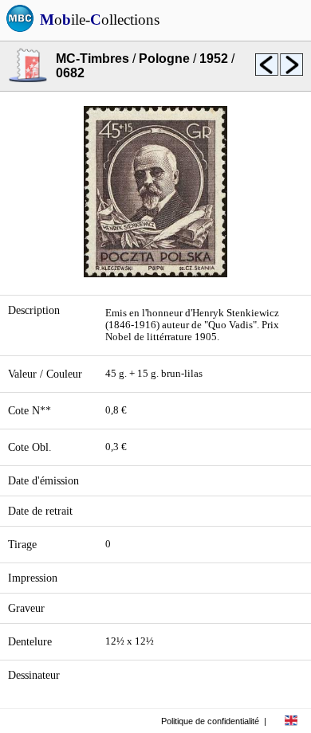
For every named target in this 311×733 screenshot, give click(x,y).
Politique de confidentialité (210, 721)
